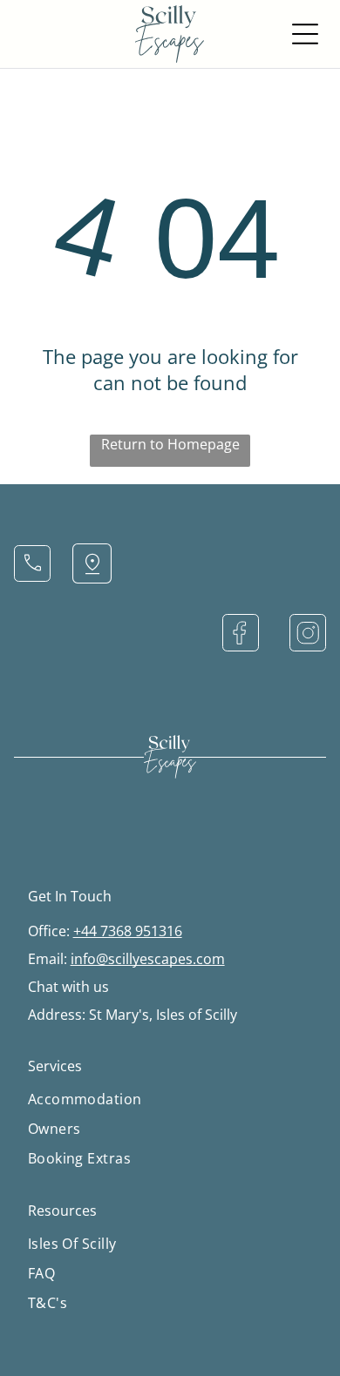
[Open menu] (305, 34)
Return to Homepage (170, 444)
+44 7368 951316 (127, 931)
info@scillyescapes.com (148, 958)
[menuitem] (170, 1099)
